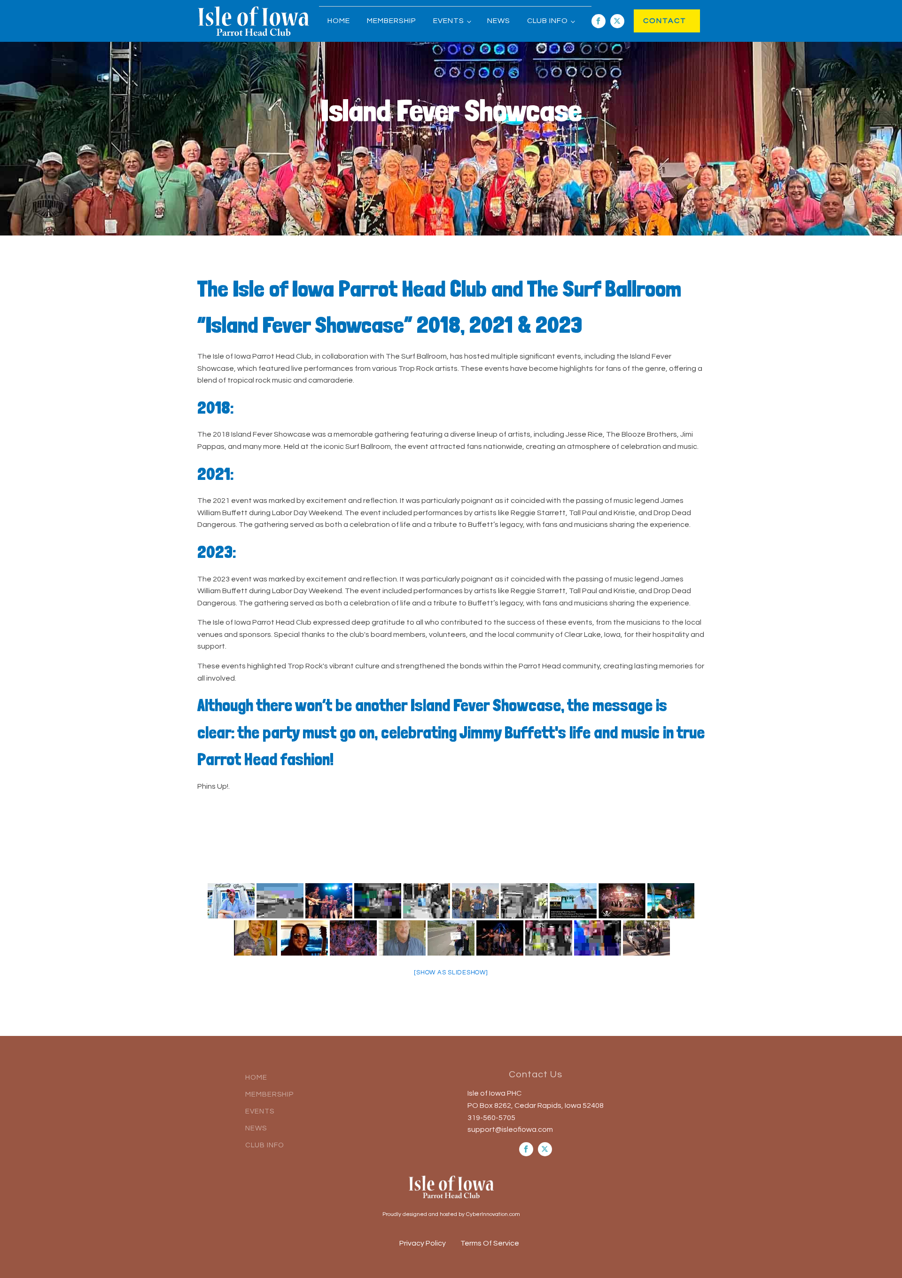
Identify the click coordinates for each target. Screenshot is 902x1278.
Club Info (547, 20)
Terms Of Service (489, 1243)
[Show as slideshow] (451, 972)
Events (448, 20)
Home (338, 20)
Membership (391, 20)
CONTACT (655, 20)
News (498, 20)
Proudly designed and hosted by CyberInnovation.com (451, 1214)
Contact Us (535, 1074)
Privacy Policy (422, 1243)
